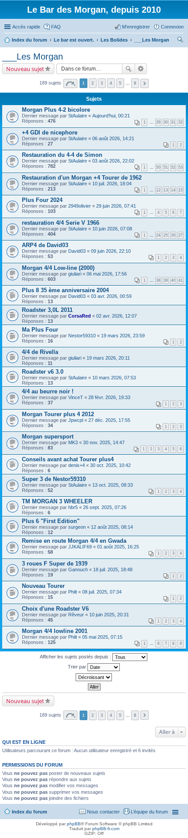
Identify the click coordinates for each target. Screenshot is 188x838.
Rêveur (76, 614)
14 (173, 190)
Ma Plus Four (40, 329)
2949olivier (79, 206)
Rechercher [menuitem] (180, 40)
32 (180, 122)
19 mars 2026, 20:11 (108, 358)
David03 (77, 251)
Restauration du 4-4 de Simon (62, 155)
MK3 (73, 442)
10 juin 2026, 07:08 (112, 228)
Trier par (77, 666)
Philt (72, 591)
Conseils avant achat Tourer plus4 (68, 459)
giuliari (74, 273)
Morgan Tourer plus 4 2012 (58, 414)
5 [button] (120, 83)
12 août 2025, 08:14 (112, 527)
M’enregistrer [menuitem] (136, 26)
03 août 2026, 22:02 (113, 160)
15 (180, 190)
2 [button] (92, 83)
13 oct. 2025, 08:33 (112, 485)
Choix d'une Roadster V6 (55, 608)
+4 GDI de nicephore (49, 132)
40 (173, 280)
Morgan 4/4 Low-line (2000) (58, 268)
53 (180, 167)
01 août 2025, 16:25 (118, 546)
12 (158, 190)
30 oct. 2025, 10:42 (110, 465)
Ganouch (78, 569)
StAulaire (77, 115)
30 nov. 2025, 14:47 (104, 442)
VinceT (75, 397)
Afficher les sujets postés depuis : (76, 656)
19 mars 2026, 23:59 (123, 335)
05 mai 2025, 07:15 (102, 637)
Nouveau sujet (25, 69)
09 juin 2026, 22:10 (111, 251)
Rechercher (128, 69)
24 (158, 235)
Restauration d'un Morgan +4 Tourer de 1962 (82, 177)
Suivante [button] (144, 83)
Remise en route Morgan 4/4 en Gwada (74, 540)
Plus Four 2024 (42, 200)
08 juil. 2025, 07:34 (102, 591)
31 (173, 122)
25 (166, 235)
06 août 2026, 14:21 (113, 138)
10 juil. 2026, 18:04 (112, 183)
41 (180, 280)
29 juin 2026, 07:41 (116, 206)
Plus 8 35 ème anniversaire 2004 (65, 290)
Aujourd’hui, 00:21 (111, 115)
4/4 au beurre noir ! (47, 391)
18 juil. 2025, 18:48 (112, 569)
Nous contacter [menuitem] (103, 811)
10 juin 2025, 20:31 (109, 614)
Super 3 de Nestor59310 (54, 479)
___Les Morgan (32, 56)
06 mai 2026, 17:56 (107, 273)
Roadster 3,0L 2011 (47, 310)
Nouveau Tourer (43, 586)
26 (173, 235)
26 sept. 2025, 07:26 (104, 507)
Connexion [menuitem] (172, 26)
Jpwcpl (75, 420)
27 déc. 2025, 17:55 (109, 420)
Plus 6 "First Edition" (51, 521)
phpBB (74, 823)
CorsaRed (79, 315)
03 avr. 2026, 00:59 (111, 296)
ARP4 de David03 (45, 245)
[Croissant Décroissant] (94, 677)
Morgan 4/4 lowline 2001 (54, 631)
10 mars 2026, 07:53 (114, 377)
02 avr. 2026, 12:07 (116, 315)
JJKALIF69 (80, 546)
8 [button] (135, 83)
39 (166, 280)
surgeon (77, 527)
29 (158, 122)
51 (166, 167)
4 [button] (111, 83)
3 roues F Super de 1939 (54, 563)
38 (158, 280)
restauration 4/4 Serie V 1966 (60, 222)
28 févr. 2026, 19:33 (109, 397)
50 (158, 167)
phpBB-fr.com (105, 828)
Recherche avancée (141, 69)
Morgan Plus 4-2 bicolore (56, 109)
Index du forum (29, 811)
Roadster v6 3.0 (42, 371)
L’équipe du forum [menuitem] (149, 811)
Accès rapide (26, 26)
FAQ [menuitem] (56, 26)
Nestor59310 (82, 335)
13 (166, 190)
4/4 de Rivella (40, 352)
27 (180, 235)
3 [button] (102, 83)
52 (173, 167)
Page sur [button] (70, 83)
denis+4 (76, 465)
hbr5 (73, 507)
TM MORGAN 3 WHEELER (57, 501)
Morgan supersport (47, 436)
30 (166, 122)
